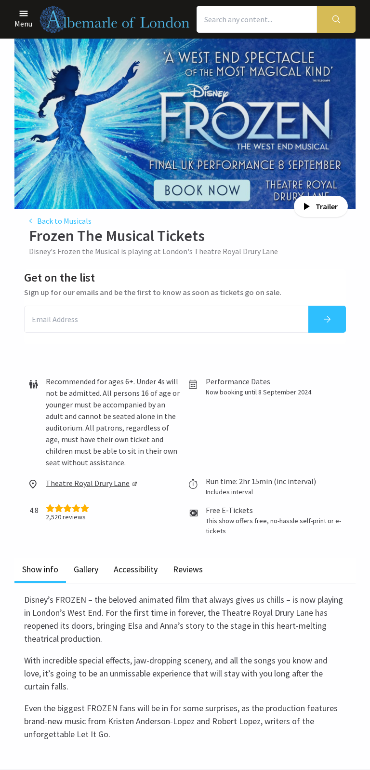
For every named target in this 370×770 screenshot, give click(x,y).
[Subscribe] (327, 319)
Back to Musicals (64, 221)
